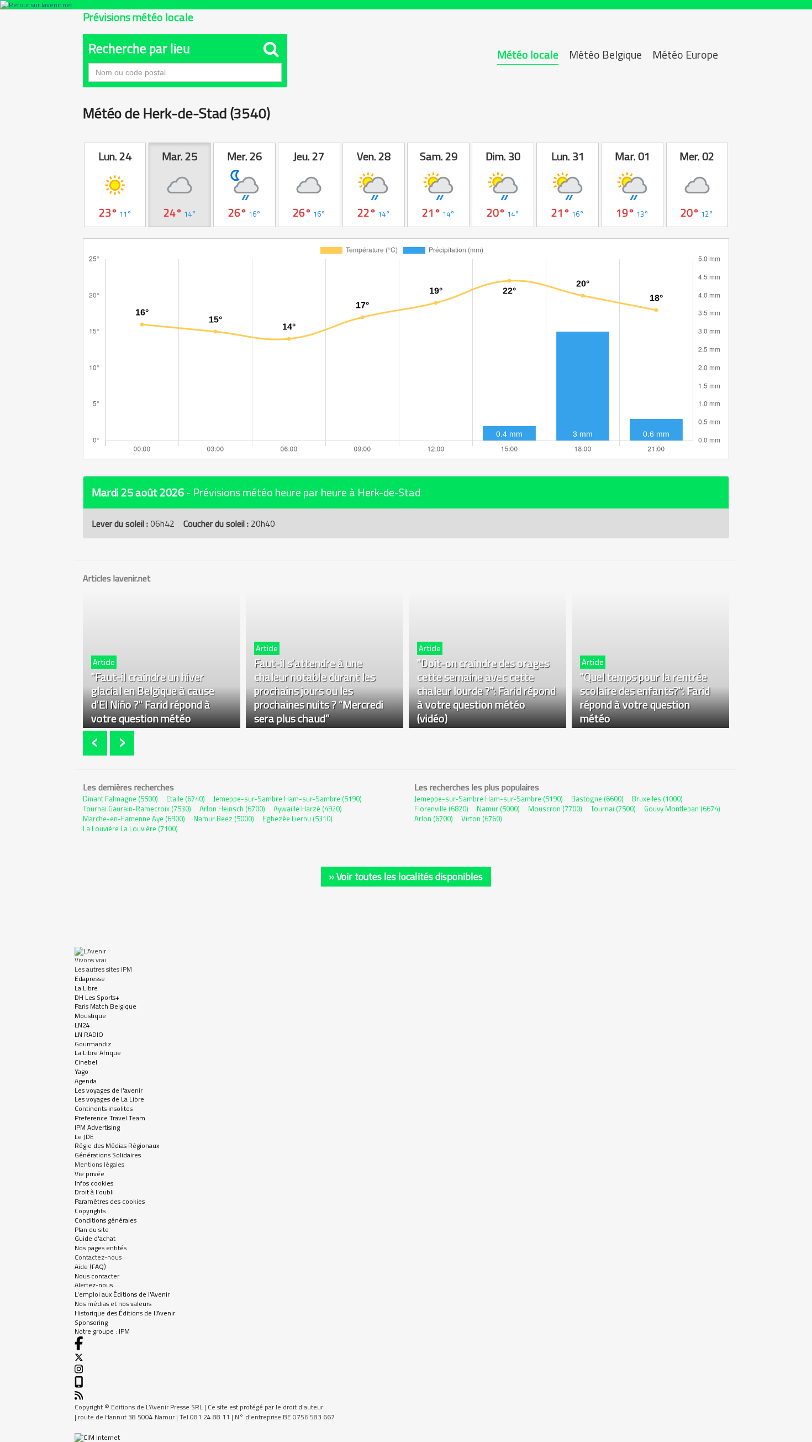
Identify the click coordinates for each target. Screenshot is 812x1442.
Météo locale (527, 54)
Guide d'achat (95, 1238)
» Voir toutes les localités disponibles (406, 876)
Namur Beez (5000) (223, 818)
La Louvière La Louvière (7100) (130, 828)
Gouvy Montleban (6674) (682, 808)
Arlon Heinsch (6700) (232, 808)
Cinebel (86, 1062)
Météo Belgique (605, 54)
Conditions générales (105, 1220)
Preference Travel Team (110, 1118)
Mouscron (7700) (555, 808)
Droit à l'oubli (94, 1192)
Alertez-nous (94, 1285)
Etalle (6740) (185, 798)
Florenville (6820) (441, 808)
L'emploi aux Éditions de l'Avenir (122, 1294)
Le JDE (84, 1136)
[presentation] (96, 743)
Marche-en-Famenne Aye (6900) (134, 818)
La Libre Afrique (98, 1052)
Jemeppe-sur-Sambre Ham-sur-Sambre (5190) (287, 798)
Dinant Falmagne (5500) (120, 798)
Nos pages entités (100, 1247)
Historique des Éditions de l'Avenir (125, 1313)
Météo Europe (685, 54)
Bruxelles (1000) (657, 798)
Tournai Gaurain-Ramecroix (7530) (137, 808)
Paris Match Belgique (105, 1006)
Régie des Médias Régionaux (117, 1145)
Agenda (86, 1081)
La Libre (86, 988)
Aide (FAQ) (90, 1266)
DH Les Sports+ (97, 997)
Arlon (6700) (433, 818)
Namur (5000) (498, 808)
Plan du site (92, 1229)
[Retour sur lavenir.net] (406, 4)
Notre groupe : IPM (102, 1331)
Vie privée (89, 1173)
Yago (81, 1071)
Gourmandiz (93, 1044)
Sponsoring (91, 1322)
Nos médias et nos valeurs (113, 1303)
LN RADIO (89, 1034)
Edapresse (90, 978)
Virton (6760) (481, 818)
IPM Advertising (97, 1127)
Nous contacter (97, 1276)
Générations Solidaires (108, 1155)
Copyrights (90, 1210)
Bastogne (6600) (597, 798)
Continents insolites (104, 1108)
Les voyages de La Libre (109, 1099)
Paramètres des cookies (110, 1201)
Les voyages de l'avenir (109, 1090)
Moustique (90, 1015)
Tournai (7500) (613, 808)
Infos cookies (94, 1183)
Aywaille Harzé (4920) (307, 808)
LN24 (82, 1025)
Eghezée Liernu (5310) (297, 818)
